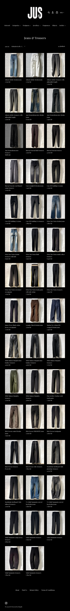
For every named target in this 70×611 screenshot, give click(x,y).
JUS (10, 607)
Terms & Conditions (48, 590)
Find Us (24, 590)
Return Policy (34, 590)
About (17, 590)
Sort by (7, 46)
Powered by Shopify (17, 607)
